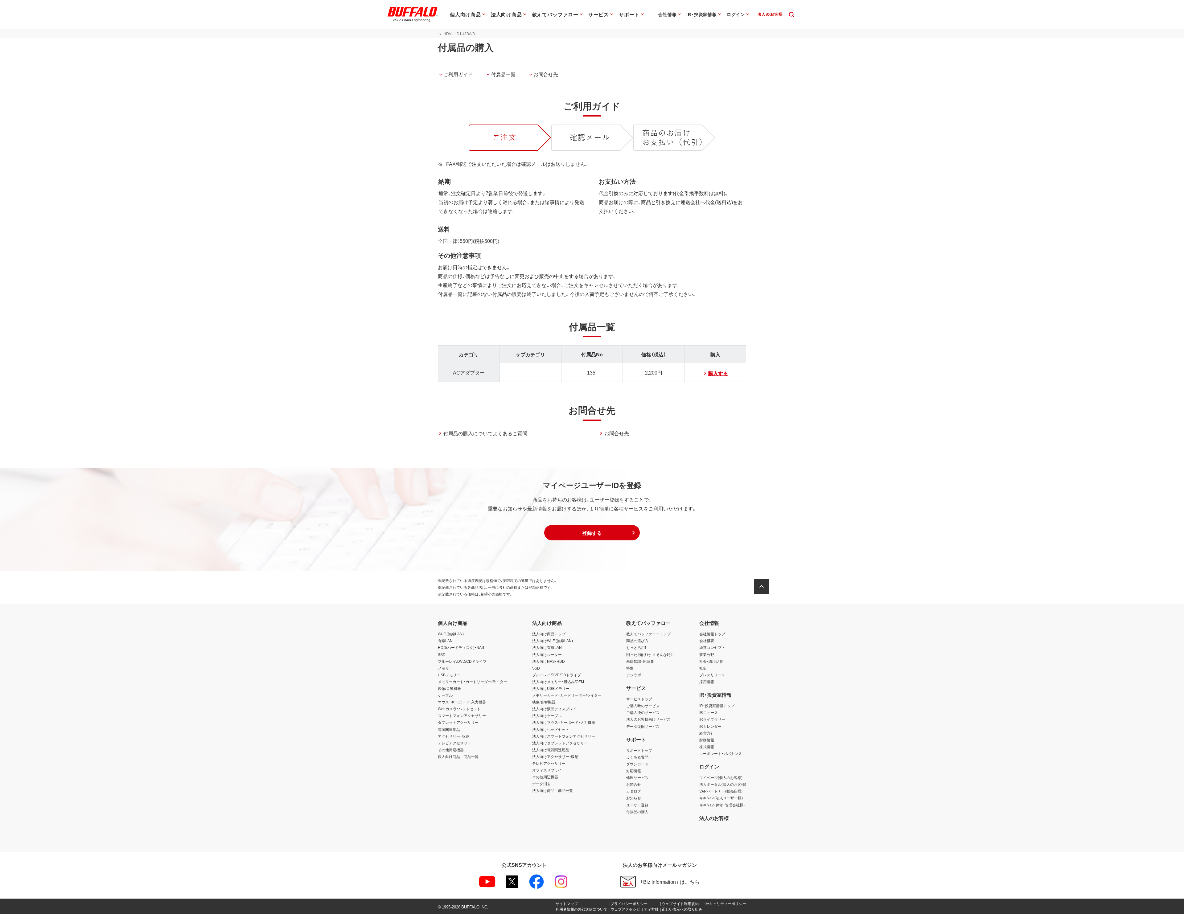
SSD (442, 654)
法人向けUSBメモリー (550, 688)
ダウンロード (637, 764)
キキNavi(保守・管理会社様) (722, 805)
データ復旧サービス (643, 726)
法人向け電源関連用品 (550, 749)
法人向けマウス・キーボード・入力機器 (563, 722)
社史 (703, 668)
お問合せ (633, 784)
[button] (592, 532)
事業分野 (706, 654)
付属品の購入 (637, 811)
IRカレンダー (710, 726)
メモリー (445, 668)
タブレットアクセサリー (458, 722)
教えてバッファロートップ (648, 634)
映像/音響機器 (449, 688)
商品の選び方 (637, 640)
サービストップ (639, 699)
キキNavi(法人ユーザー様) (721, 798)
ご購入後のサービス (643, 712)
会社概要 (706, 640)
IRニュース (708, 712)
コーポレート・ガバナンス (720, 753)
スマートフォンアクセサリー (462, 715)
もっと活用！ (636, 647)
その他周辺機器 (451, 749)
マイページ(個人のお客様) (720, 777)
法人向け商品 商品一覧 (552, 790)
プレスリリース (712, 675)
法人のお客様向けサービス (648, 719)
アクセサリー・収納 (453, 736)
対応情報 (633, 770)
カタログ (633, 791)
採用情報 (706, 681)
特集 (630, 668)
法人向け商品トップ (548, 634)
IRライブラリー (712, 719)
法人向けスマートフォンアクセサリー (563, 736)
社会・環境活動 (711, 661)
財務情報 (706, 740)
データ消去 (541, 783)
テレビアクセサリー (454, 743)
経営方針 (706, 733)
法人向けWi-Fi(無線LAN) (552, 640)
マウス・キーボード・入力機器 (462, 702)
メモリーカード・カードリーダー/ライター (472, 681)
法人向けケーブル (547, 715)
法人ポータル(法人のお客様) (722, 784)
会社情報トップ (712, 634)
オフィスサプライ (547, 770)
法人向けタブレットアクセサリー (560, 743)
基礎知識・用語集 (640, 661)
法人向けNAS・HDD (548, 661)
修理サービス (637, 777)
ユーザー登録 (637, 805)
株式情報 (706, 746)
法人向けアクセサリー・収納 (555, 756)
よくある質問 (637, 757)
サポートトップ (639, 750)
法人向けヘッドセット (550, 729)
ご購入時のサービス (643, 705)
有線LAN (445, 640)
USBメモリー (449, 675)
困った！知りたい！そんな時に (650, 654)
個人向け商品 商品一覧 (458, 756)
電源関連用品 (449, 729)
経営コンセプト (712, 647)
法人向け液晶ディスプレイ (554, 708)
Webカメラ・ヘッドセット (459, 708)
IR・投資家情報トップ (716, 705)
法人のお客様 (714, 818)
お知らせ (633, 798)
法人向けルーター (547, 654)
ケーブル (445, 695)
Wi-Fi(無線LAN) (451, 634)
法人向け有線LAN (547, 647)
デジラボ (633, 675)
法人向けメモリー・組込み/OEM (558, 681)
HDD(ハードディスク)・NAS (461, 647)
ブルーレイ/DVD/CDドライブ (462, 661)
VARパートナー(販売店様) (720, 791)
